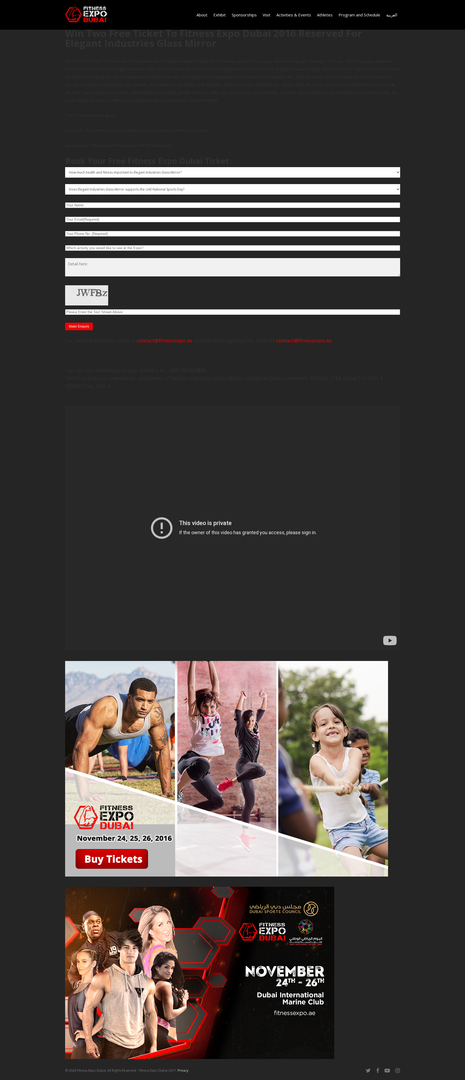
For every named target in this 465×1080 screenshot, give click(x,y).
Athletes (325, 14)
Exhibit (219, 14)
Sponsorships (244, 14)
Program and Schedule (359, 14)
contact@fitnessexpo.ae (164, 340)
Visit (266, 14)
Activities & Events (293, 14)
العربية (391, 14)
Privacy (183, 1070)
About (201, 14)
